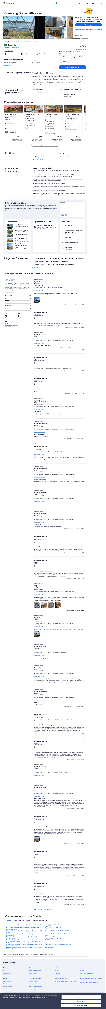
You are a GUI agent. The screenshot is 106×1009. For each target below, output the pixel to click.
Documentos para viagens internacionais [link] (89, 982)
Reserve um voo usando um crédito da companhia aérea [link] (91, 979)
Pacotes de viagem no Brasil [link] (35, 978)
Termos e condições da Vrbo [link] (61, 978)
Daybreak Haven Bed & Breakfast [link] (53, 928)
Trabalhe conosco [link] (7, 973)
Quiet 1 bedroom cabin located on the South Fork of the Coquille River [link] (24, 925)
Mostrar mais (8, 210)
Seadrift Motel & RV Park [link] (51, 940)
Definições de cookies (81, 997)
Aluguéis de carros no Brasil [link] (35, 983)
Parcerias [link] (5, 978)
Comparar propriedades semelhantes (46, 145)
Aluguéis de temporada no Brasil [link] (36, 976)
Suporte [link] (82, 970)
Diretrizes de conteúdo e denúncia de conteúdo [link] (65, 981)
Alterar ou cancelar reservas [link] (86, 973)
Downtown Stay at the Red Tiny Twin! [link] (54, 938)
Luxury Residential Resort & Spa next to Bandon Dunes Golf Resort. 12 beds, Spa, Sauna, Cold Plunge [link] (24, 945)
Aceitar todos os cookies (81, 1005)
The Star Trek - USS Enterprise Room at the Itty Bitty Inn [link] (20, 934)
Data (64, 58)
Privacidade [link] (57, 973)
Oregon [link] (27, 954)
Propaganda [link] (6, 983)
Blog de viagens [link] (32, 989)
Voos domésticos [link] (33, 981)
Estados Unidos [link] (20, 954)
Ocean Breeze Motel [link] (50, 937)
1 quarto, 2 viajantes (68, 63)
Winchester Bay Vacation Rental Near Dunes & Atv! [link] (58, 934)
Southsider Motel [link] (49, 947)
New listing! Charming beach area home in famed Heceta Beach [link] (22, 937)
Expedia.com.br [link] (7, 954)
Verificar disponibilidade (72, 67)
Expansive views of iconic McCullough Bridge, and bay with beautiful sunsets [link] (24, 931)
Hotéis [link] (14, 954)
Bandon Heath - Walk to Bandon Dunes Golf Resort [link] (58, 944)
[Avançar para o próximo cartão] (86, 123)
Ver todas (6, 65)
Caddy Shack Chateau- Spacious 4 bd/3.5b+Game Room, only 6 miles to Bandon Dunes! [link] (24, 947)
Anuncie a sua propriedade (67, 3)
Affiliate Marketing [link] (7, 986)
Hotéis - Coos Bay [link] (34, 954)
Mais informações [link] (9, 292)
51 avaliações (9, 280)
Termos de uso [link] (58, 976)
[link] (88, 35)
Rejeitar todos (81, 1001)
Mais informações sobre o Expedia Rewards (88, 29)
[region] (53, 1001)
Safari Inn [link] (47, 935)
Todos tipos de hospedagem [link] (35, 986)
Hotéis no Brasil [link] (32, 973)
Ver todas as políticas (38, 159)
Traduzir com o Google (39, 290)
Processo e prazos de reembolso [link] (87, 976)
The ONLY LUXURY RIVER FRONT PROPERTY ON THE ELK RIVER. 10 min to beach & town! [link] (23, 928)
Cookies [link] (56, 970)
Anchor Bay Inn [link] (10, 935)
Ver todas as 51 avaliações (10, 47)
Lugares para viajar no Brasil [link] (35, 970)
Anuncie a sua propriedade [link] (9, 976)
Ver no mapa (64, 215)
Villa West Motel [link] (10, 938)
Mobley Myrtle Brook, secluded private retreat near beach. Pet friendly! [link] (61, 925)
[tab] (9, 920)
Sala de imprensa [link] (7, 981)
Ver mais (36, 872)
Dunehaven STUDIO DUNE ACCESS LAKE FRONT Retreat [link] (60, 931)
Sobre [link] (4, 970)
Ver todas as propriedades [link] (13, 8)
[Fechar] (103, 1001)
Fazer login (99, 3)
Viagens (87, 3)
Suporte (80, 3)
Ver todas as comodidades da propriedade (44, 99)
